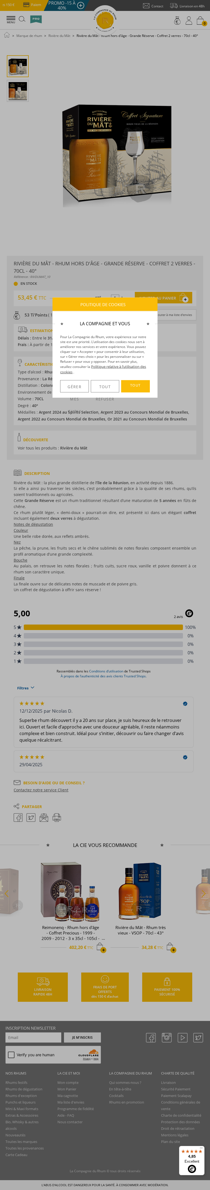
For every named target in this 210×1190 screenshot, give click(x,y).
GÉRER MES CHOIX (74, 388)
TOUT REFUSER (105, 388)
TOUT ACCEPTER (135, 388)
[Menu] (201, 1149)
